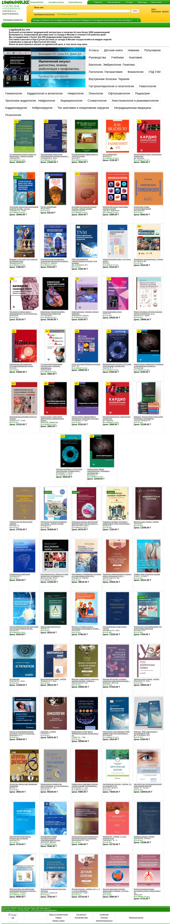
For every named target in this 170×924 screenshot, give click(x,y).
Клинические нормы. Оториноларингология (142, 208)
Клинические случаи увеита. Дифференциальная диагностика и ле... (85, 733)
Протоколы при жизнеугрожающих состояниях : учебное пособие (54, 523)
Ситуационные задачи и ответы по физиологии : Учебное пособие (23, 155)
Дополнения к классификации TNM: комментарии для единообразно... (116, 733)
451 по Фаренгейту (110, 154)
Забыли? (165, 11)
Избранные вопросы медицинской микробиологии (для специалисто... (85, 523)
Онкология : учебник (48, 732)
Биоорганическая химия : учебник (53, 679)
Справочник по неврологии (20, 574)
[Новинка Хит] (24, 204)
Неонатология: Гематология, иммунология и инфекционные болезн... (52, 418)
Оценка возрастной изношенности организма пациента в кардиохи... (85, 837)
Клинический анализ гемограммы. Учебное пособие (115, 208)
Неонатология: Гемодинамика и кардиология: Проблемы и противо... (85, 418)
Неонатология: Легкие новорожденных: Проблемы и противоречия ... (98, 471)
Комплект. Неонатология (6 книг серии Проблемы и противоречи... (148, 418)
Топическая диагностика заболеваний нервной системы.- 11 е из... (24, 208)
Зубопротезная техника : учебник (146, 679)
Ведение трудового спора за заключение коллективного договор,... (86, 628)
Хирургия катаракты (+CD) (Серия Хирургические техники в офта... (69, 470)
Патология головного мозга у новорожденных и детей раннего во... (24, 313)
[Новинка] (55, 519)
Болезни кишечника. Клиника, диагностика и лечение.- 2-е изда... (116, 890)
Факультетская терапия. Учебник (146, 522)
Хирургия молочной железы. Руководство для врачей (20, 837)
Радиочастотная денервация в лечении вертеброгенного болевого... (55, 260)
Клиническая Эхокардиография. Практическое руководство (53, 313)
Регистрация (156, 11)
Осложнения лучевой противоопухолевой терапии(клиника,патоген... (51, 838)
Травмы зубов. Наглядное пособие (147, 574)
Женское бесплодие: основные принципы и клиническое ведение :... (116, 680)
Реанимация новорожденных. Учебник (148, 259)
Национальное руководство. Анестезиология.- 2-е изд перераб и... (55, 785)
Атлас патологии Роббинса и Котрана (86, 364)
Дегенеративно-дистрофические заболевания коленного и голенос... (23, 890)
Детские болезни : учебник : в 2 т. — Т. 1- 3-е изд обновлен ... (86, 890)
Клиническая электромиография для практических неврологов (148, 628)
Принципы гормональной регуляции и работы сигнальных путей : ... (117, 575)
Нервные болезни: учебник (144, 837)
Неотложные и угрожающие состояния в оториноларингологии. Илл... (86, 575)
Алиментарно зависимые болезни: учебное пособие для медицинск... (85, 785)
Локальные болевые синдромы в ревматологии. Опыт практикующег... (116, 523)
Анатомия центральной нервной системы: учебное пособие (84, 208)
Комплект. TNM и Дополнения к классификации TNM (145, 733)
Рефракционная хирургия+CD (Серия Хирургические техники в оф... (117, 365)
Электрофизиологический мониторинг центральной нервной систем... (24, 628)
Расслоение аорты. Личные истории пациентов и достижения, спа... (54, 575)
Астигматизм (14, 679)
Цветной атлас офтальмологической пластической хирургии (148, 785)
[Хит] (24, 152)
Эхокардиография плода (112, 312)
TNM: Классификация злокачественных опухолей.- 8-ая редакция (84, 261)
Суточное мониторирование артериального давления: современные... (51, 366)
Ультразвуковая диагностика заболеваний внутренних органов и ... (55, 155)
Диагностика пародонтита (50, 627)
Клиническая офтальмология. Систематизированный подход (21, 365)
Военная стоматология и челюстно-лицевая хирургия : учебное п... (85, 680)
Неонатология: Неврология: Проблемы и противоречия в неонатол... (148, 365)
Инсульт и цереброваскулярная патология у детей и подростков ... (22, 733)
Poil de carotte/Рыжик (48, 207)
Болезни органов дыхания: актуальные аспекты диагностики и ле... (147, 891)
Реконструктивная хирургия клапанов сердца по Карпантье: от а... (148, 313)
